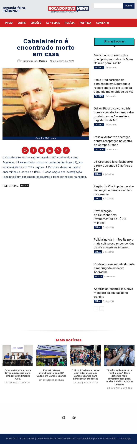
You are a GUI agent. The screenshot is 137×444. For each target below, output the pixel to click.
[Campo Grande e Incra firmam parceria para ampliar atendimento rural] (17, 355)
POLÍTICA (99, 67)
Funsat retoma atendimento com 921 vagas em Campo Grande (51, 373)
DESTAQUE (99, 149)
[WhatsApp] (25, 150)
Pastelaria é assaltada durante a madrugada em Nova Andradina (114, 268)
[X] (58, 150)
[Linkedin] (49, 150)
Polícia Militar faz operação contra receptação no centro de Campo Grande (113, 141)
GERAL (98, 174)
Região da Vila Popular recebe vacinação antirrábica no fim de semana (114, 190)
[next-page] (102, 308)
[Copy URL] (66, 150)
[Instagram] (63, 417)
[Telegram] (41, 150)
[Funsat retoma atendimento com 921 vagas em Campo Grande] (51, 355)
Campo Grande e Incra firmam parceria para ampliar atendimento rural (17, 374)
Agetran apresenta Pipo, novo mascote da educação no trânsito (113, 292)
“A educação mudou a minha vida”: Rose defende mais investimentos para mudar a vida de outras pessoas (119, 377)
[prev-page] (96, 308)
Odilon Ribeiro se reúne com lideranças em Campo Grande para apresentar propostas (85, 374)
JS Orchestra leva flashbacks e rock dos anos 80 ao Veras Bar (113, 165)
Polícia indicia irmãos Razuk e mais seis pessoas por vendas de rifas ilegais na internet (114, 243)
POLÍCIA (24, 185)
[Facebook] (33, 150)
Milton (43, 61)
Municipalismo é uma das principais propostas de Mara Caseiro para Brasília (113, 59)
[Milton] (19, 61)
